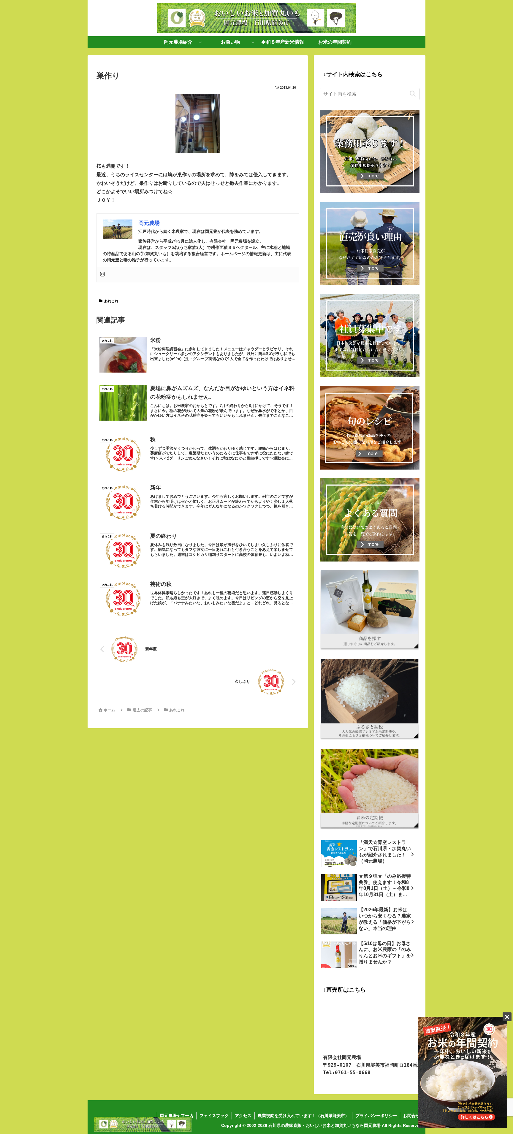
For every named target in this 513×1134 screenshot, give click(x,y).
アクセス (243, 1115)
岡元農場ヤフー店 (176, 1115)
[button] (412, 93)
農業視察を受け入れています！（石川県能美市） (303, 1115)
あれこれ (111, 301)
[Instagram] (102, 274)
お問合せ (411, 1115)
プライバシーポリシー (376, 1115)
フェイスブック (214, 1115)
